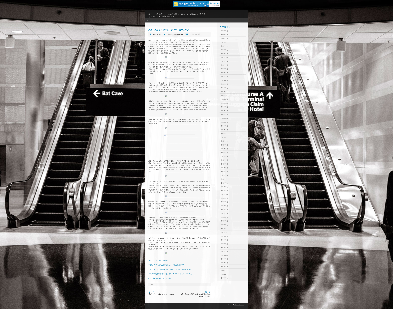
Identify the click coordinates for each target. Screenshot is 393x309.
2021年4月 (224, 255)
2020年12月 (225, 270)
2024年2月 (224, 126)
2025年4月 (224, 73)
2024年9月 (224, 99)
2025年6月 (224, 65)
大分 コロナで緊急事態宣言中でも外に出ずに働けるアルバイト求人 (170, 269)
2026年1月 (224, 38)
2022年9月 (224, 191)
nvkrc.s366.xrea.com (177, 34)
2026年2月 (224, 35)
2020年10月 (225, 278)
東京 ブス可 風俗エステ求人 (158, 260)
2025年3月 (224, 76)
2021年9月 (224, 236)
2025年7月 (224, 61)
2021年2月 (224, 263)
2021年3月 (224, 259)
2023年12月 (225, 133)
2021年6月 (224, 248)
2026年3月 (224, 31)
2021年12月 (225, 225)
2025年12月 (225, 42)
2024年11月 (225, 92)
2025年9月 (224, 54)
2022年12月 (225, 179)
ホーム (149, 20)
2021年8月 (224, 240)
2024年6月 (224, 111)
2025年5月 (224, 69)
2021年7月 (224, 244)
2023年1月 (224, 175)
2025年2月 (224, 80)
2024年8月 (224, 103)
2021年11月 (225, 229)
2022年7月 (224, 198)
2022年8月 (224, 194)
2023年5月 (224, 160)
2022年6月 (224, 202)
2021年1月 (224, 267)
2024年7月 (224, 107)
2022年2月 (224, 217)
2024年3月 (224, 122)
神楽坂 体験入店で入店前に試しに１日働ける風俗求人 (166, 265)
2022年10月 (225, 187)
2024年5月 (224, 114)
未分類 (198, 34)
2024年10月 (225, 95)
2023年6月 (224, 156)
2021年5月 (224, 251)
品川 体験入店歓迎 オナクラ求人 (159, 278)
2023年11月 (225, 137)
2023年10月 (225, 141)
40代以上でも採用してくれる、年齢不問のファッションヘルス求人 (170, 274)
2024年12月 (225, 88)
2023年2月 (224, 171)
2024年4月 (224, 118)
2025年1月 (224, 84)
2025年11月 (225, 46)
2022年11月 (225, 183)
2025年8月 (224, 57)
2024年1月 (224, 130)
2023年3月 (224, 168)
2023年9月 (224, 145)
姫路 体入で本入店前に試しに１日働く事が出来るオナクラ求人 (196, 294)
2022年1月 (224, 221)
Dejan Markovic (239, 305)
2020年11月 (225, 274)
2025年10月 (225, 50)
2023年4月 (224, 164)
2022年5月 (224, 206)
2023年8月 (224, 149)
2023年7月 (224, 152)
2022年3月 (224, 213)
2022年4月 (224, 210)
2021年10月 (225, 232)
